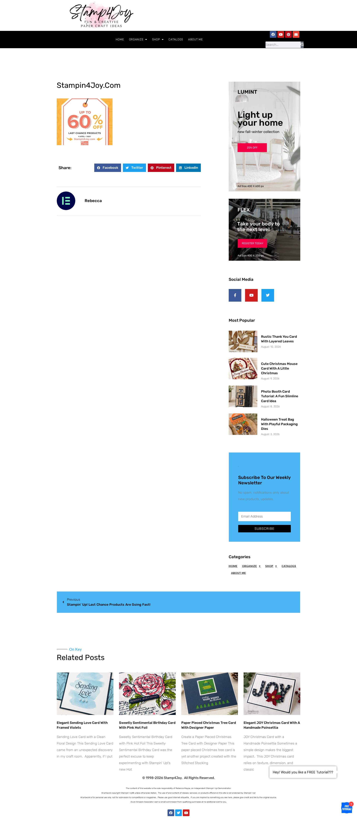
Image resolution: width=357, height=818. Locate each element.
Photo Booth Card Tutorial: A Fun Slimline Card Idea (279, 396)
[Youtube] (280, 34)
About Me (195, 39)
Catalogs (175, 39)
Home (120, 39)
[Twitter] (178, 812)
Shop (156, 39)
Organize (136, 39)
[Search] (302, 44)
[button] (107, 168)
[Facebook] (273, 34)
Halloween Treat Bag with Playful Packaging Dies (279, 424)
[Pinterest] (288, 34)
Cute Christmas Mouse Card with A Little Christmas (279, 368)
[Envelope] (296, 34)
